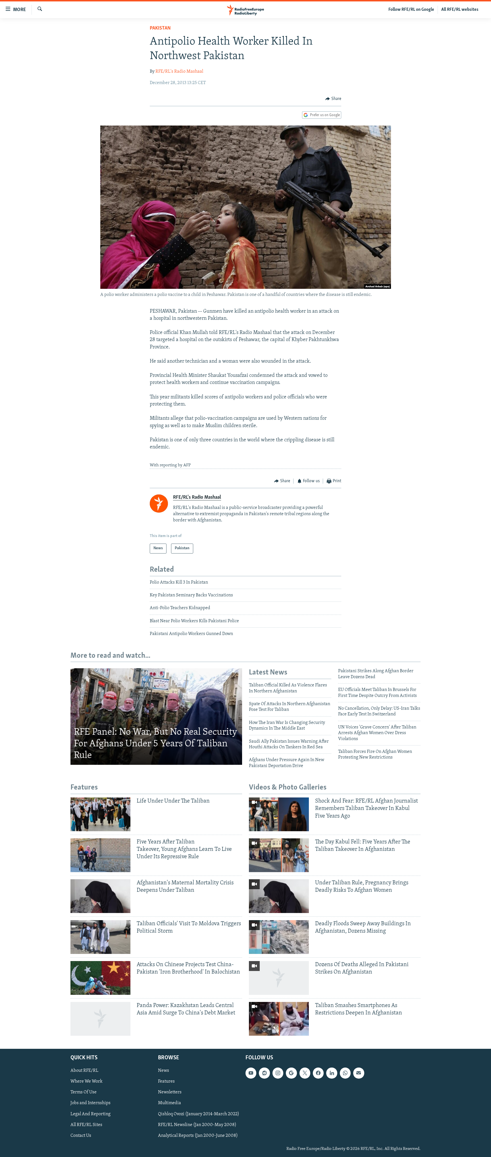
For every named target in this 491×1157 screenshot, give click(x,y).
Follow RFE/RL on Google (411, 9)
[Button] (333, 99)
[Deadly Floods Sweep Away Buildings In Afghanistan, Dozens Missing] (279, 937)
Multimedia (169, 1103)
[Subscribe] (358, 1073)
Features (166, 1081)
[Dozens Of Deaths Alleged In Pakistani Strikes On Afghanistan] (279, 978)
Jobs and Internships (90, 1103)
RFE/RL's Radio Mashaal (179, 71)
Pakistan (160, 28)
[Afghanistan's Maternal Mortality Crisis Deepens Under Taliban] (100, 896)
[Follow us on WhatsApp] (345, 1073)
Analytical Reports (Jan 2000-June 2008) (198, 1135)
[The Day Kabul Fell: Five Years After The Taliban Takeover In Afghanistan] (279, 855)
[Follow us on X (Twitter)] (304, 1073)
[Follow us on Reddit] (264, 1073)
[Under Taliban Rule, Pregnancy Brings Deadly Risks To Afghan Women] (279, 896)
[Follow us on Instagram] (277, 1073)
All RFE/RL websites (459, 9)
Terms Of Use (83, 1092)
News (163, 1070)
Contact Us (80, 1135)
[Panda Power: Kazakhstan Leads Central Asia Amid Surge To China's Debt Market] (100, 1019)
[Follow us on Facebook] (318, 1073)
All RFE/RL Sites (86, 1124)
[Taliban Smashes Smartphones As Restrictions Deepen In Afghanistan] (279, 1019)
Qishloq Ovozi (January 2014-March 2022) (198, 1114)
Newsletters (170, 1092)
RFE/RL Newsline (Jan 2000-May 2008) (197, 1124)
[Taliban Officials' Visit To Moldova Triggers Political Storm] (100, 937)
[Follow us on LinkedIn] (331, 1073)
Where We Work (86, 1081)
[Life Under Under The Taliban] (100, 814)
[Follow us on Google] (291, 1073)
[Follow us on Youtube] (251, 1073)
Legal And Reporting (90, 1114)
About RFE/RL (84, 1070)
